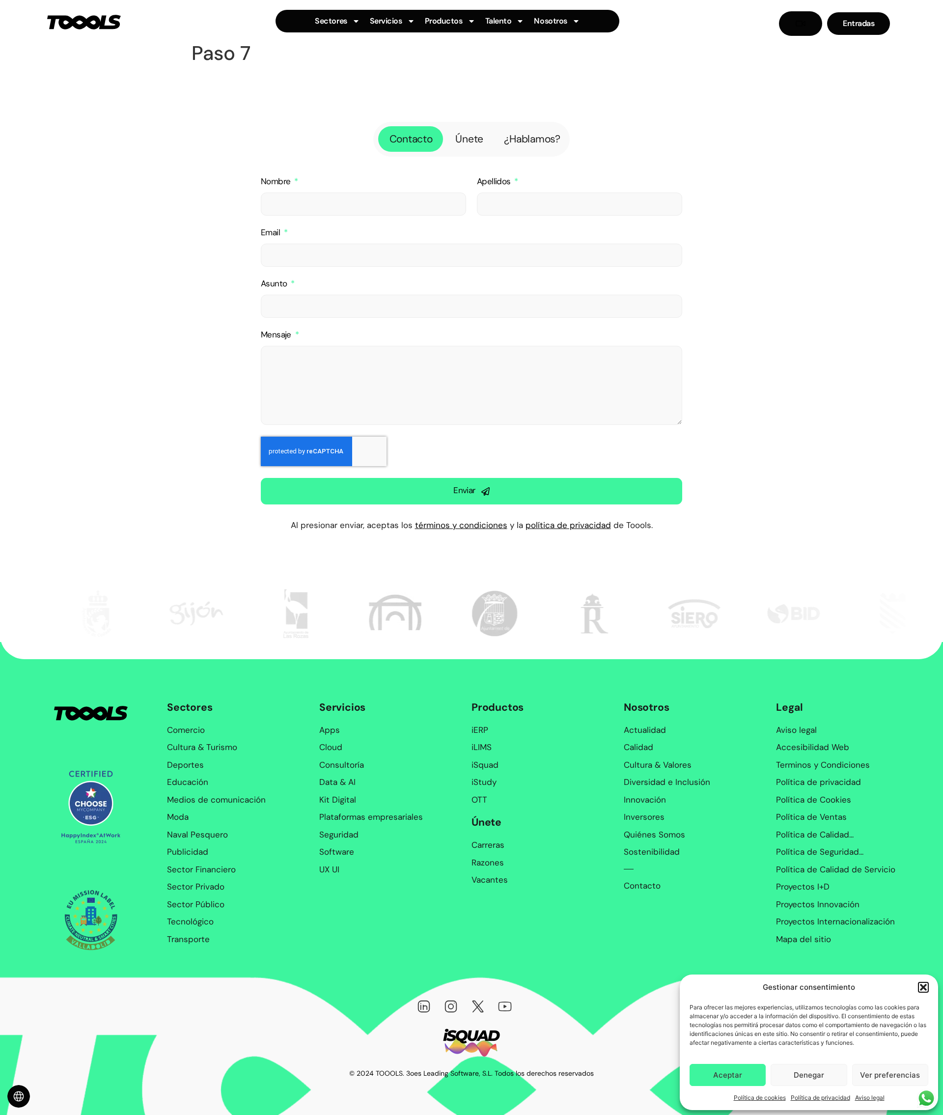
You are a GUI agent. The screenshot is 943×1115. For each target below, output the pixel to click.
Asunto (275, 284)
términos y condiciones (461, 525)
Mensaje (277, 335)
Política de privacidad (820, 1097)
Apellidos (495, 181)
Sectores (331, 21)
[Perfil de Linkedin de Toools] (424, 1006)
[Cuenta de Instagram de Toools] (451, 1006)
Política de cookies (760, 1097)
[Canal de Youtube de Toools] (505, 1006)
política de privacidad (568, 525)
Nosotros (550, 21)
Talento (498, 21)
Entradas (858, 23)
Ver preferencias (890, 1075)
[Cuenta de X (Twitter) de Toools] (478, 1006)
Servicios (386, 21)
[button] (923, 987)
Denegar (809, 1075)
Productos (444, 21)
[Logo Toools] (84, 22)
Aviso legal (870, 1097)
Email (271, 232)
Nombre (277, 181)
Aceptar (727, 1075)
